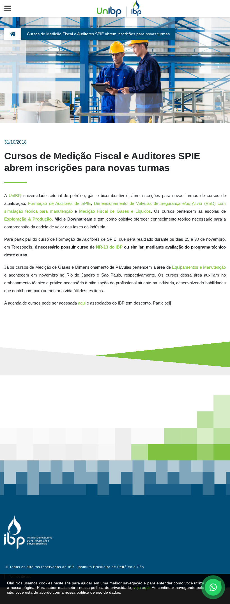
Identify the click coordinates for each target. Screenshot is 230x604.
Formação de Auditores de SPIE (59, 203)
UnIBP (14, 195)
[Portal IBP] (28, 532)
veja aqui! (142, 587)
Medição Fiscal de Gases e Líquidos (115, 211)
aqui (82, 303)
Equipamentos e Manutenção (199, 267)
